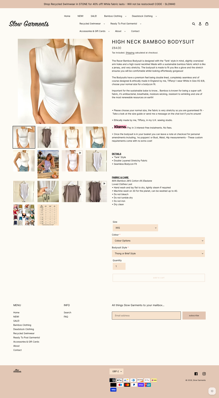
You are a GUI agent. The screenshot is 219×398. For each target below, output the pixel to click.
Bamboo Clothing (22, 325)
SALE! (16, 320)
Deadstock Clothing (23, 329)
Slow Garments (199, 380)
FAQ (66, 316)
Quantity (117, 260)
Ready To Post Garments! (26, 337)
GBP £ (115, 371)
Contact (17, 350)
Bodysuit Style (119, 247)
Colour (115, 234)
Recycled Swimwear (23, 333)
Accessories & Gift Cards (26, 341)
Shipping (130, 52)
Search (67, 312)
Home (16, 312)
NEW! (16, 316)
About (16, 345)
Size (115, 221)
